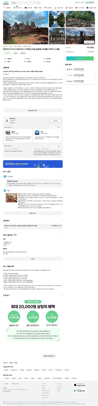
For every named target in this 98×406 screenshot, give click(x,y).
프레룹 (67, 378)
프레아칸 (74, 378)
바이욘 (50, 370)
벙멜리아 (37, 370)
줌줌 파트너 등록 (79, 2)
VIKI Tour (12, 118)
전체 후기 (59, 390)
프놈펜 (15, 362)
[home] (6, 3)
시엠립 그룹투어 (17, 46)
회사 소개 (44, 383)
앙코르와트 (14, 370)
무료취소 (67, 370)
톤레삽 (44, 370)
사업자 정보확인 (56, 402)
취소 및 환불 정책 (45, 393)
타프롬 (22, 370)
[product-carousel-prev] (51, 127)
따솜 (20, 378)
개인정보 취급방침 (45, 390)
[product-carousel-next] (54, 127)
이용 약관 (44, 388)
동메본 (14, 378)
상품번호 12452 (27, 46)
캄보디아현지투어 (57, 378)
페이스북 (59, 383)
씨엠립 (39, 378)
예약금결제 (58, 370)
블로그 (59, 388)
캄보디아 (5, 46)
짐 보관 (6, 370)
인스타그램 (59, 386)
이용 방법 (44, 386)
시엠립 (10, 46)
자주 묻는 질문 (45, 397)
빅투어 (26, 378)
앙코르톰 (29, 370)
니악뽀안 (7, 378)
